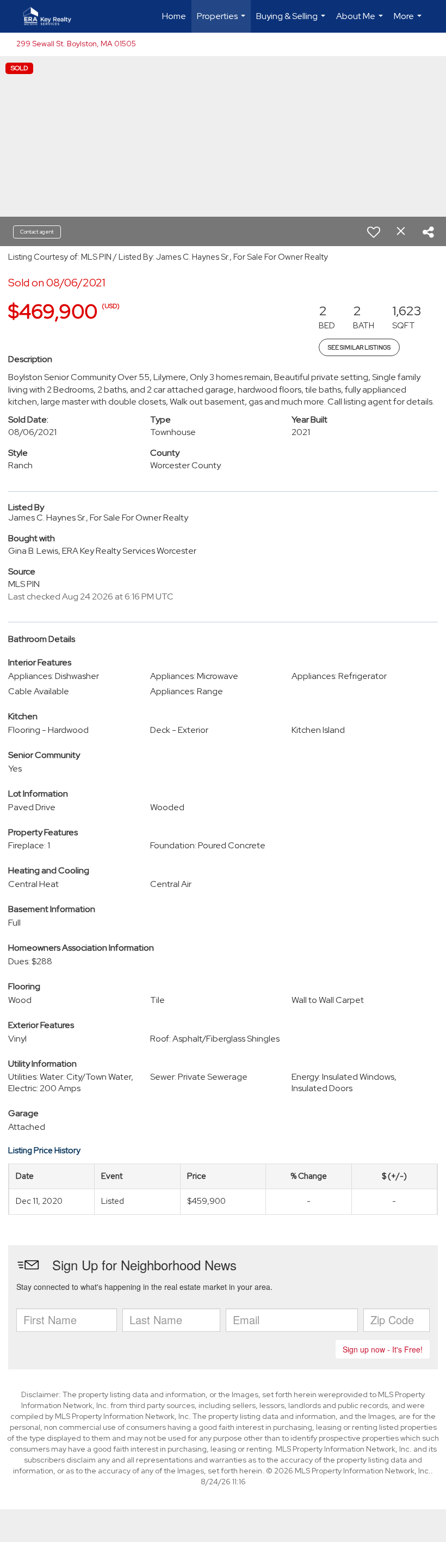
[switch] (373, 231)
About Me (361, 21)
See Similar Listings (359, 347)
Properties (222, 21)
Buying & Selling (292, 21)
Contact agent (37, 231)
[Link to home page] (52, 16)
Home (174, 16)
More (409, 21)
